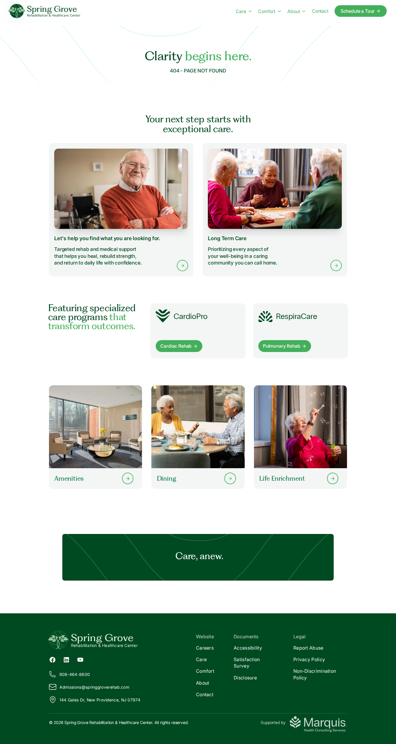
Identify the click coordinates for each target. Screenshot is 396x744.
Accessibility (248, 648)
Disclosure (245, 678)
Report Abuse (308, 648)
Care (241, 11)
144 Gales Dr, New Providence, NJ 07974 (99, 699)
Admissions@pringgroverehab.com (94, 687)
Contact (320, 11)
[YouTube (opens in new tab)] (80, 659)
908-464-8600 (74, 674)
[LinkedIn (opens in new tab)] (66, 659)
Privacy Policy (309, 659)
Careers (205, 648)
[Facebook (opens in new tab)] (52, 659)
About (293, 11)
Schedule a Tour (358, 11)
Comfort (266, 11)
